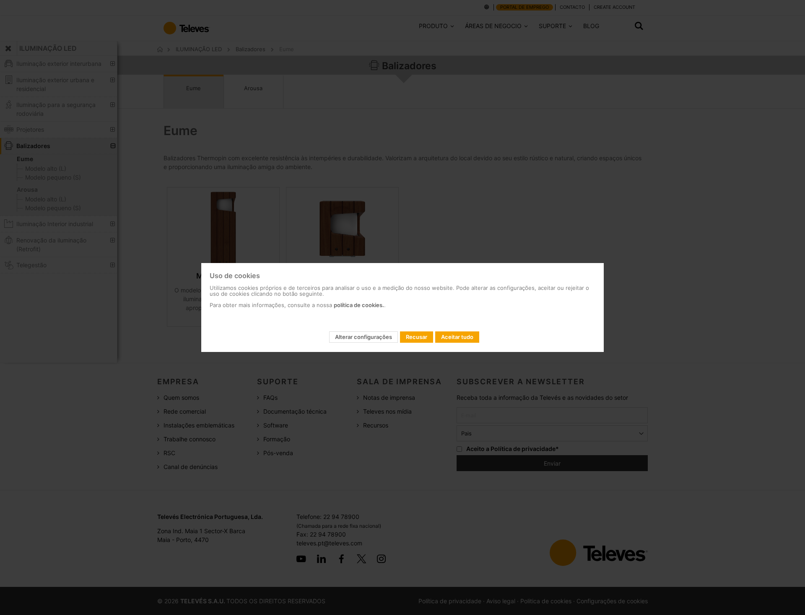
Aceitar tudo (457, 337)
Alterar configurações (363, 337)
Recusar (416, 337)
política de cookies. (359, 305)
